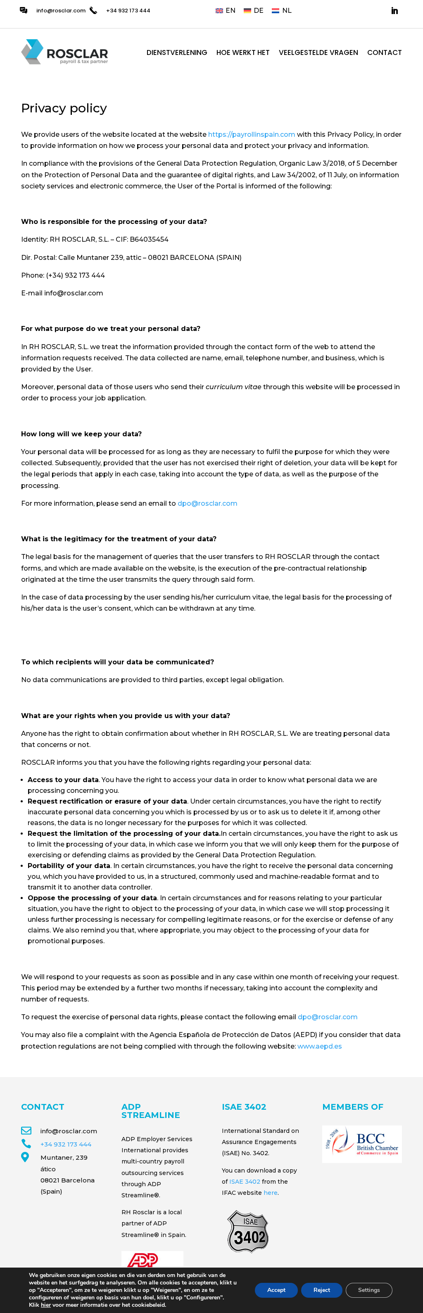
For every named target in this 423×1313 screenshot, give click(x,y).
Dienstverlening (177, 53)
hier (46, 1305)
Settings (369, 1290)
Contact (384, 53)
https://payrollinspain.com (251, 134)
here (271, 1192)
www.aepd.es (319, 1046)
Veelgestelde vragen (318, 53)
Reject (322, 1290)
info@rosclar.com (61, 10)
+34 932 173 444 (65, 1144)
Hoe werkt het (243, 53)
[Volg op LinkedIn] (394, 10)
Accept (276, 1290)
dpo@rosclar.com (208, 503)
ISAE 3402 (244, 1181)
